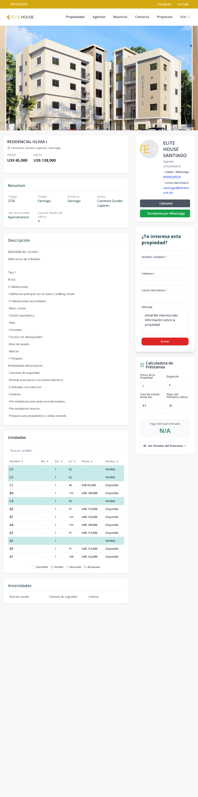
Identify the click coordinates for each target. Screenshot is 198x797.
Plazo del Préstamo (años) (177, 395)
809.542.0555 (19, 4)
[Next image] (191, 78)
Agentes (99, 17)
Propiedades (75, 17)
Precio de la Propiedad (147, 376)
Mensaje (147, 307)
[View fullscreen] (191, 123)
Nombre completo (154, 257)
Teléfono (148, 273)
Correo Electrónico (154, 290)
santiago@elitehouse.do (176, 190)
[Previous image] (7, 78)
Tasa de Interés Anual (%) (150, 395)
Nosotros (120, 17)
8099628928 (172, 177)
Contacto (142, 17)
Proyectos (164, 17)
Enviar (165, 341)
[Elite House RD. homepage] (20, 17)
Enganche (172, 376)
